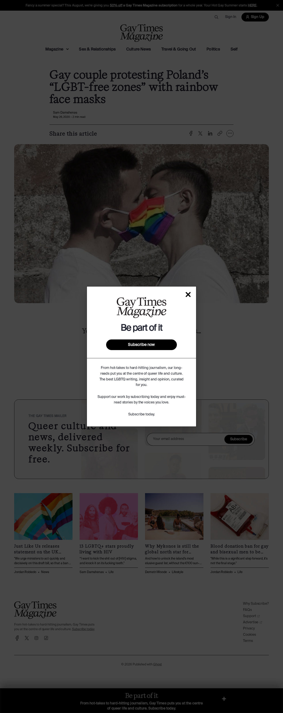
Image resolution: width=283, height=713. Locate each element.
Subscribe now (141, 345)
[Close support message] (188, 294)
